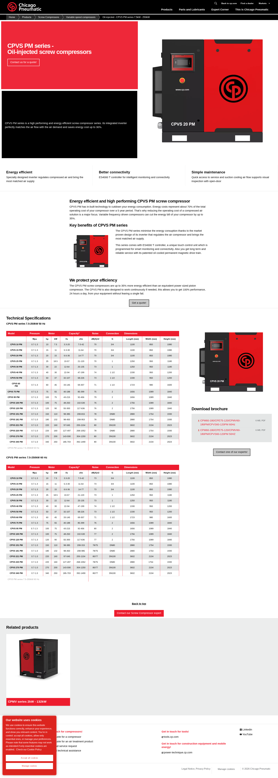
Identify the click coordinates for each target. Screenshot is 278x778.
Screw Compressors (48, 17)
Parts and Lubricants (192, 9)
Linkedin (247, 729)
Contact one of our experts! (231, 452)
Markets (263, 3)
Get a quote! (139, 302)
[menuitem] (167, 10)
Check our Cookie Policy (29, 749)
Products (166, 9)
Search (215, 3)
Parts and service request (62, 746)
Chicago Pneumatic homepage (24, 7)
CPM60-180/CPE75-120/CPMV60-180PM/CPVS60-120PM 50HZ (220, 432)
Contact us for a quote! (23, 62)
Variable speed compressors (80, 17)
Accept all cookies (29, 758)
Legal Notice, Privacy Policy (196, 769)
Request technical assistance (64, 750)
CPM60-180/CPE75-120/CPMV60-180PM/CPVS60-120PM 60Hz (220, 422)
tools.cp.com (171, 736)
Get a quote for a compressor (64, 736)
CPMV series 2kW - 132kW (27, 701)
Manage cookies (226, 769)
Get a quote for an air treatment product (70, 741)
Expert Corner (220, 9)
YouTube (247, 734)
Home (12, 17)
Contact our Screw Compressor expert (139, 613)
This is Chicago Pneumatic (251, 9)
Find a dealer (247, 3)
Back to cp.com (229, 3)
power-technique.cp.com (178, 752)
